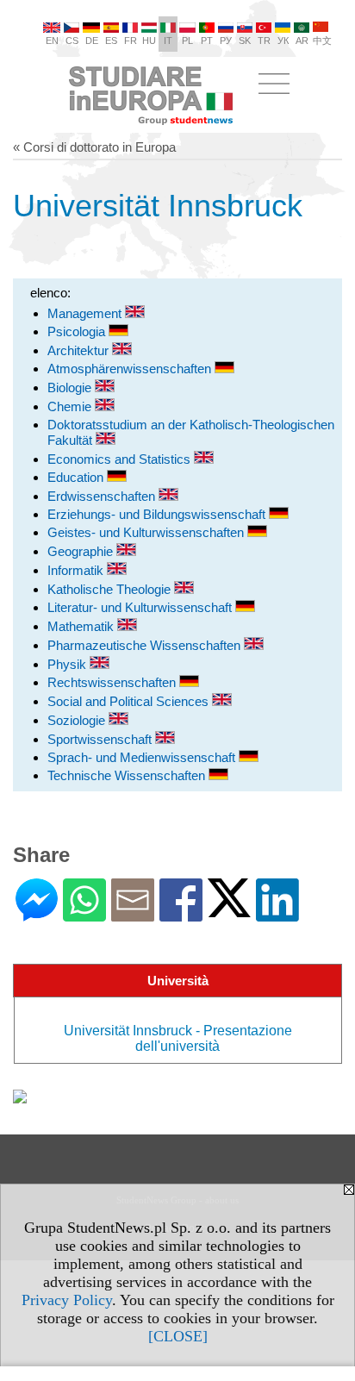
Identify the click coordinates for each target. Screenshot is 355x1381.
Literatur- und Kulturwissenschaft (141, 607)
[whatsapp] (84, 914)
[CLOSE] (178, 1336)
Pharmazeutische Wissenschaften (145, 645)
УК (283, 40)
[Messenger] (37, 914)
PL (187, 40)
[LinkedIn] (277, 914)
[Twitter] (229, 910)
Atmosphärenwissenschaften (131, 368)
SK (245, 40)
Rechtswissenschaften (113, 682)
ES (111, 40)
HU (149, 40)
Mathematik (82, 626)
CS (71, 40)
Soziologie (78, 720)
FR (130, 40)
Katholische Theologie (110, 589)
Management (86, 313)
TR (264, 40)
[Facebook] (180, 914)
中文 (322, 40)
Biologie (71, 387)
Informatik (77, 570)
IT (168, 40)
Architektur (79, 350)
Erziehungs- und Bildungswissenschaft (158, 514)
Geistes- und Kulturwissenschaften (147, 532)
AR (302, 40)
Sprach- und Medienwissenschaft (143, 757)
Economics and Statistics (120, 459)
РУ (226, 40)
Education (77, 477)
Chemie (71, 406)
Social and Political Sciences (129, 701)
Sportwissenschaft (101, 739)
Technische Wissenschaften (128, 775)
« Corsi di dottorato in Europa (94, 147)
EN (52, 40)
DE (91, 40)
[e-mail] (132, 914)
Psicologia (78, 331)
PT (207, 40)
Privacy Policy (67, 1300)
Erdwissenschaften (103, 496)
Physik (68, 664)
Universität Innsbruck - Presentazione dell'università (178, 1038)
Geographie (81, 551)
